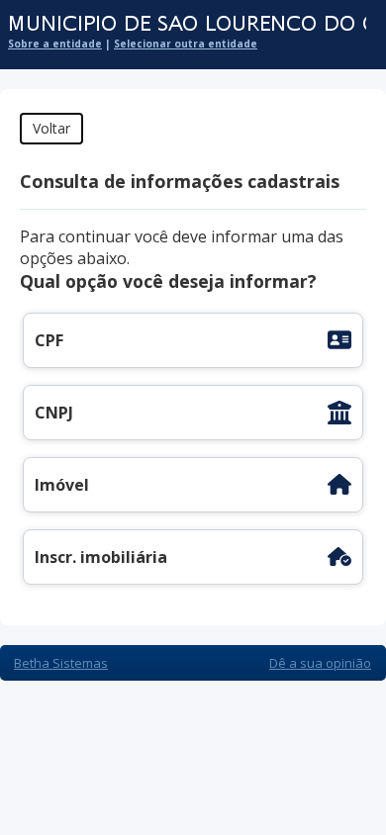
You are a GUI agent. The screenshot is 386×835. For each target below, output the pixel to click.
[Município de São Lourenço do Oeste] (183, 24)
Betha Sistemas (61, 663)
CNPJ (54, 412)
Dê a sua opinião (320, 663)
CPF (49, 340)
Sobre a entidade (55, 43)
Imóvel (62, 485)
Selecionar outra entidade (185, 43)
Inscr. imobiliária (101, 557)
